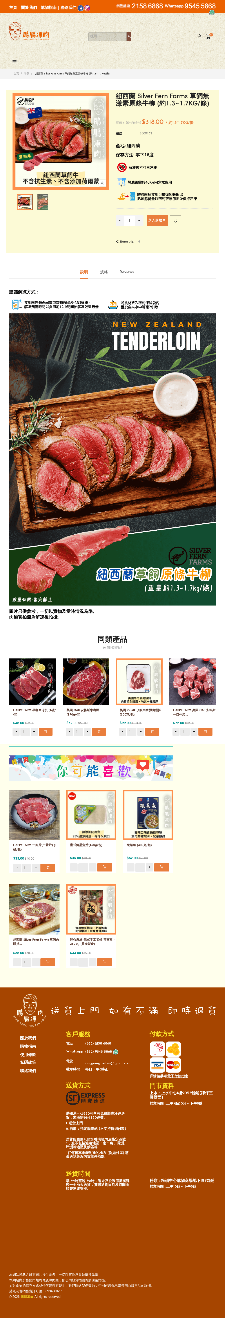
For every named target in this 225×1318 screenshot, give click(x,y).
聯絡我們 (68, 8)
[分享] (139, 242)
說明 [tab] (84, 272)
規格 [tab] (104, 272)
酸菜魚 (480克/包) (139, 845)
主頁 (13, 8)
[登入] (198, 37)
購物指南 (49, 8)
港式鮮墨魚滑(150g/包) (86, 845)
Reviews (127, 272)
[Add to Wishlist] (175, 220)
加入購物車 (157, 220)
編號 (119, 133)
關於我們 (29, 8)
